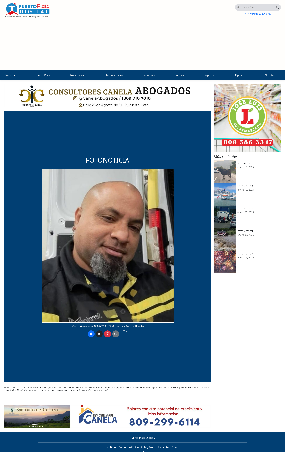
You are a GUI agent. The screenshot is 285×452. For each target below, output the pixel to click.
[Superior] (107, 95)
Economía (149, 75)
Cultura (179, 75)
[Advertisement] (142, 46)
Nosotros (271, 75)
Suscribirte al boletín (258, 14)
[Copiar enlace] (124, 333)
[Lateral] (247, 118)
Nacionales (77, 75)
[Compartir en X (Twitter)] (99, 333)
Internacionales (113, 75)
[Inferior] (107, 416)
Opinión (240, 75)
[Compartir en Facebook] (91, 333)
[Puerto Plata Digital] (27, 10)
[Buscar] (277, 7)
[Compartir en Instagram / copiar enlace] (107, 333)
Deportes (209, 75)
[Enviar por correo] (115, 333)
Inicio (9, 75)
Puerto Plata (42, 75)
